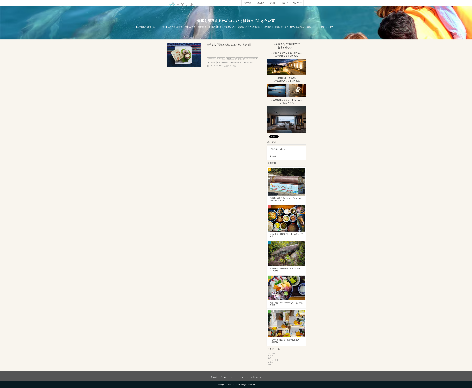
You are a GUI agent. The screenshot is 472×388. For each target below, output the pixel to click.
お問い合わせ (256, 377)
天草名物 (212, 62)
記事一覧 (284, 3)
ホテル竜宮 (260, 3)
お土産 (270, 362)
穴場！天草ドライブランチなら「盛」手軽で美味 (286, 304)
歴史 (269, 365)
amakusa (212, 59)
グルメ (270, 356)
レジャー (271, 353)
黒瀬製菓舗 (248, 62)
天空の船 (247, 3)
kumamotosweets (251, 59)
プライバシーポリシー (278, 149)
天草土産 (222, 59)
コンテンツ (297, 3)
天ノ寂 (272, 3)
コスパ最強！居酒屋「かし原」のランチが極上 (286, 235)
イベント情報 (273, 360)
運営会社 (273, 156)
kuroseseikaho (223, 62)
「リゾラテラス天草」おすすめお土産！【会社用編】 (285, 341)
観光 (269, 358)
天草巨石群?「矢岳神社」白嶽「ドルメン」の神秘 (285, 269)
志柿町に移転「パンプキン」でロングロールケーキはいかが (286, 199)
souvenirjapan (237, 62)
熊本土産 (231, 59)
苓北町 (240, 59)
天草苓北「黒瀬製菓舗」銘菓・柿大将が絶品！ (230, 44)
